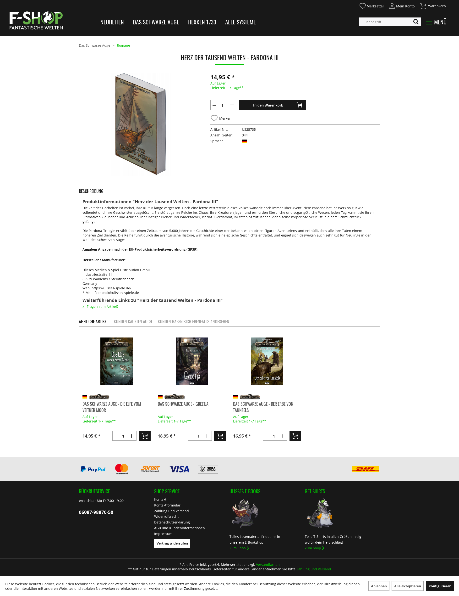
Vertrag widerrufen (172, 543)
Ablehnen (379, 586)
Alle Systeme (240, 21)
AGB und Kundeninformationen (179, 528)
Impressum (163, 533)
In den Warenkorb (268, 105)
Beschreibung (91, 191)
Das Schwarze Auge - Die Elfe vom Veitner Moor (111, 407)
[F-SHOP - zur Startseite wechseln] (36, 20)
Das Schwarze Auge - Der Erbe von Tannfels (263, 407)
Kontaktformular (167, 505)
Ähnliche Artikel (93, 321)
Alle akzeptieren (407, 586)
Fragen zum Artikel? (102, 306)
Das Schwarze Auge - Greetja (183, 404)
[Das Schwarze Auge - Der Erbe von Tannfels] (267, 361)
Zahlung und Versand (171, 511)
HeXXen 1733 (202, 21)
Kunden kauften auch (133, 321)
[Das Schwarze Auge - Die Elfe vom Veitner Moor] (116, 361)
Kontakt (160, 499)
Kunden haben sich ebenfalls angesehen (193, 321)
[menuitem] (371, 5)
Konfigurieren (440, 586)
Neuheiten (112, 21)
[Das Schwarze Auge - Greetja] (192, 361)
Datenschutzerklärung (172, 522)
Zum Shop (238, 548)
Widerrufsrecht (166, 516)
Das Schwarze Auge (156, 21)
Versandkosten (268, 564)
